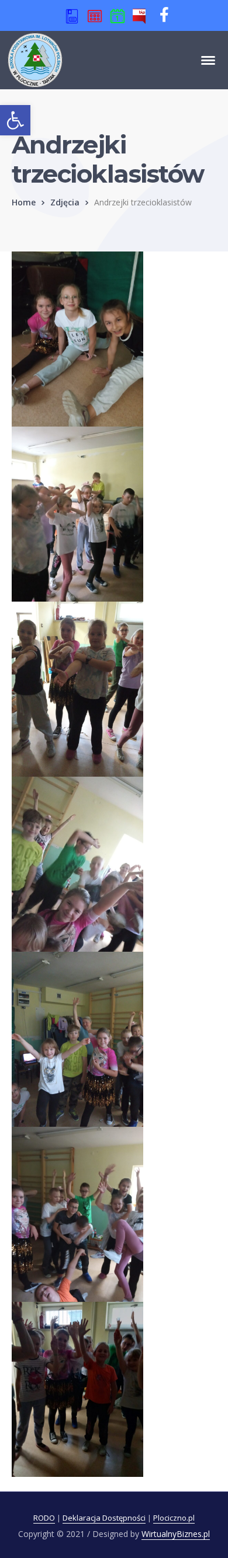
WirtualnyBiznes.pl (175, 1533)
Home (24, 202)
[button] (15, 120)
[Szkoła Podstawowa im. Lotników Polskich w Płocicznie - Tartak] (35, 58)
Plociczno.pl (174, 1517)
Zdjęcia (65, 202)
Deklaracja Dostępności (104, 1517)
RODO (44, 1517)
